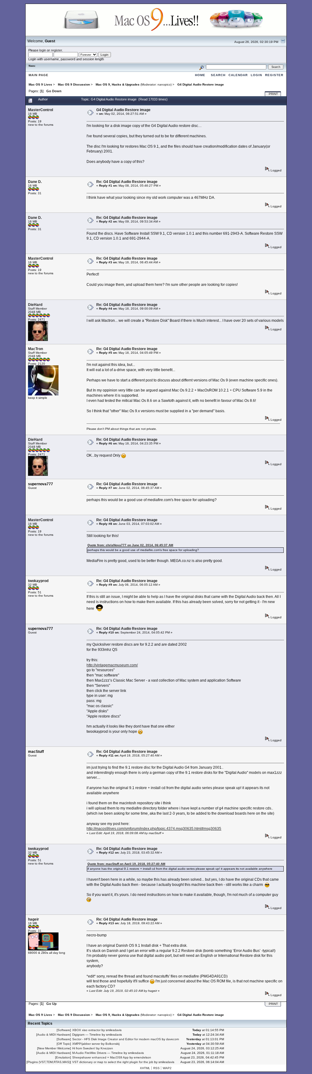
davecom (172, 1039)
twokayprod (38, 581)
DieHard (35, 305)
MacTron (35, 349)
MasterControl (40, 110)
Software (64, 1030)
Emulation (63, 1057)
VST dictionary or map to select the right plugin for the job (112, 1062)
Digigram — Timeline (86, 1034)
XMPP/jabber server (86, 1043)
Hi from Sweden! (83, 1048)
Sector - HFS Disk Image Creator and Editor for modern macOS (116, 1039)
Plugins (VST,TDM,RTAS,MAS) (48, 1062)
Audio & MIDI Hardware (53, 1034)
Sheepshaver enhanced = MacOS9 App (100, 1057)
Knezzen (107, 1048)
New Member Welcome (54, 1048)
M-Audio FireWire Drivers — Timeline (97, 1053)
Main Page (38, 75)
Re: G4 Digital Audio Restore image (127, 182)
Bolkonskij (112, 1043)
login (42, 50)
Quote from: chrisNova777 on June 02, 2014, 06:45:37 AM (130, 545)
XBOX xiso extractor (86, 1030)
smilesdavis (114, 1030)
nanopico (164, 84)
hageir (33, 919)
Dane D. (35, 182)
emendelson (142, 1057)
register (56, 50)
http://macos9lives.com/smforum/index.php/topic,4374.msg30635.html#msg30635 (154, 829)
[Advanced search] (201, 66)
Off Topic (64, 1043)
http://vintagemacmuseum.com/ (112, 665)
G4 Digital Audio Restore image (123, 110)
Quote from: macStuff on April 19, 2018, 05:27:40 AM (126, 863)
